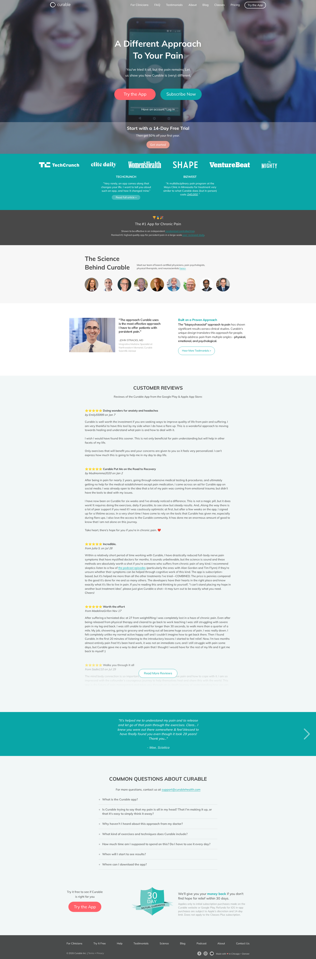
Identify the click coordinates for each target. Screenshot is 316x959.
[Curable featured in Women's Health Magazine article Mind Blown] (145, 166)
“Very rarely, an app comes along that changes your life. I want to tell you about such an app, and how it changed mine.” (126, 190)
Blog (182, 943)
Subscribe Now (181, 94)
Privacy (100, 953)
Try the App (255, 5)
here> (183, 268)
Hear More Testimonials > (196, 350)
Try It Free (99, 943)
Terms (91, 953)
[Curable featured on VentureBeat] (230, 166)
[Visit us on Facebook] (199, 953)
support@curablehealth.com (181, 789)
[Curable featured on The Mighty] (269, 166)
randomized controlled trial (179, 231)
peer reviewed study (193, 234)
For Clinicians (74, 943)
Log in (170, 109)
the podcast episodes (132, 568)
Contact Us (242, 943)
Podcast (201, 943)
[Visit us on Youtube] (212, 953)
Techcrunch (126, 177)
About (221, 943)
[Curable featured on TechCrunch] (59, 166)
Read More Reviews (158, 673)
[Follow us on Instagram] (206, 953)
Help (120, 943)
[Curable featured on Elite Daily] (104, 166)
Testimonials (140, 943)
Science (164, 943)
